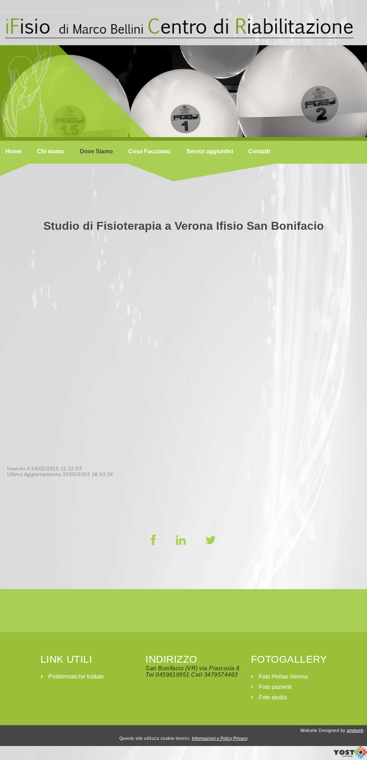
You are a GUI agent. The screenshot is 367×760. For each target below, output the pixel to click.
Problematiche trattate (76, 676)
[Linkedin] (181, 540)
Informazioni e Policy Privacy (220, 738)
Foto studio (273, 697)
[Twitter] (210, 540)
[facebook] (153, 540)
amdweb (355, 730)
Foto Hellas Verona (283, 676)
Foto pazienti (275, 687)
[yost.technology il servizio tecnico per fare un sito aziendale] (350, 757)
